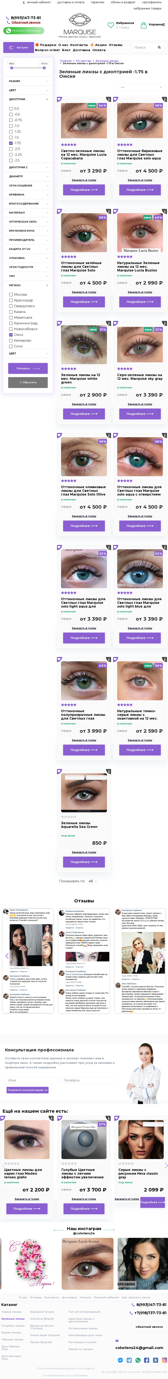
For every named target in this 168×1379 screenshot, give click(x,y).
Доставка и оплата (70, 2)
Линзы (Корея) (41, 1342)
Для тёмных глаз (10, 1348)
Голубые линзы (13, 1325)
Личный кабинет (106, 1297)
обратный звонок (149, 1326)
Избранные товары (147, 8)
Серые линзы (11, 1311)
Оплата (99, 50)
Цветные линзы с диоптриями (81, 1320)
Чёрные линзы (12, 1339)
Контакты (79, 45)
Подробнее (80, 190)
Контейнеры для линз (85, 1335)
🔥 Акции (98, 45)
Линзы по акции (80, 1349)
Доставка (81, 50)
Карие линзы (11, 1332)
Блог (66, 50)
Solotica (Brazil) (42, 1318)
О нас (63, 45)
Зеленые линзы (13, 1318)
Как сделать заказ (136, 1297)
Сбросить (29, 382)
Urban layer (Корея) (45, 1335)
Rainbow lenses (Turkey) (42, 1327)
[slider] (11, 67)
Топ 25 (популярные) (84, 1311)
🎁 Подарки (46, 45)
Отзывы (116, 45)
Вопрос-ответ (47, 50)
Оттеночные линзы (83, 1328)
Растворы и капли (82, 1342)
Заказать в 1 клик (84, 180)
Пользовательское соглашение (65, 1375)
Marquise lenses (42, 1311)
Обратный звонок (26, 22)
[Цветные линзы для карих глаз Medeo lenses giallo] (27, 1140)
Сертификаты (151, 2)
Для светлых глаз (11, 1357)
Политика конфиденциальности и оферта (65, 1368)
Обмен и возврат (123, 2)
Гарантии (97, 2)
